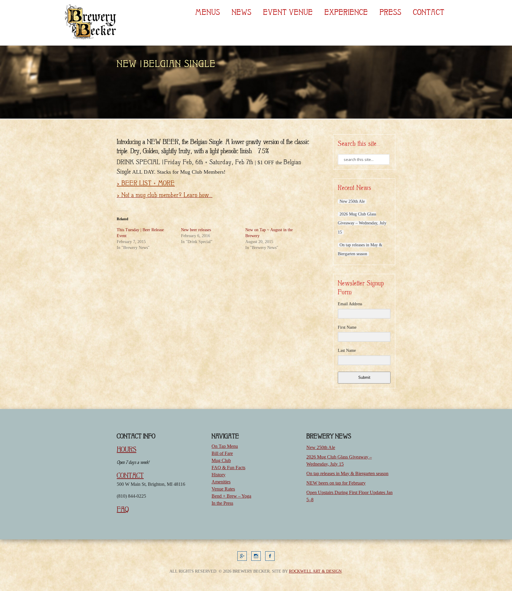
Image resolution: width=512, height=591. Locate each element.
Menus (207, 12)
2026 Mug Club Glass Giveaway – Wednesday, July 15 (362, 223)
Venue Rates (223, 488)
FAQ (123, 509)
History (218, 474)
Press (390, 12)
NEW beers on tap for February (336, 482)
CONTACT (130, 475)
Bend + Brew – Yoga (231, 496)
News (242, 12)
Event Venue (288, 12)
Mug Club (221, 460)
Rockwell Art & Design (315, 571)
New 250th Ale (352, 201)
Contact (428, 12)
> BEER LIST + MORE (146, 183)
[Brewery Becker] (89, 38)
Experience (346, 12)
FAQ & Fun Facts (228, 467)
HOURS (126, 449)
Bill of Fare (222, 453)
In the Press (222, 503)
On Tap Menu (225, 446)
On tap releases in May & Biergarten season (347, 473)
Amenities (221, 481)
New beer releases (196, 230)
